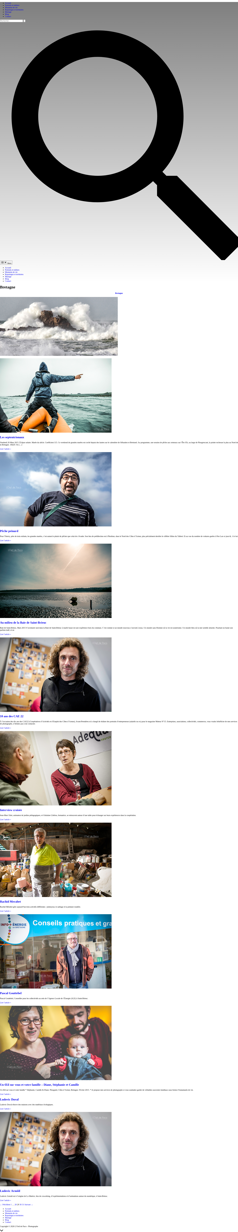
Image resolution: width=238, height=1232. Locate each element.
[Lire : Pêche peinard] (56, 526)
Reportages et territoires (14, 10)
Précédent (5, 1205)
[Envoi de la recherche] (24, 21)
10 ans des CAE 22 (11, 716)
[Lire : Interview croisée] (56, 805)
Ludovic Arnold (10, 1190)
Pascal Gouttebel (11, 993)
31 (23, 1205)
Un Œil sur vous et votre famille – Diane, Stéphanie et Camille (39, 1084)
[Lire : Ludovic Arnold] (56, 1186)
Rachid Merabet (10, 901)
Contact (8, 16)
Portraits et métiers (12, 5)
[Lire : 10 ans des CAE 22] (56, 711)
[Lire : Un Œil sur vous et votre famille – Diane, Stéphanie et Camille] (56, 1079)
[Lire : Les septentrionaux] (56, 432)
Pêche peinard (9, 531)
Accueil (8, 3)
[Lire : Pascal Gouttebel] (56, 988)
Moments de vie (11, 7)
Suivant (29, 1205)
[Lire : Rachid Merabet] (56, 896)
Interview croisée (11, 810)
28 (16, 1205)
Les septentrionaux (12, 437)
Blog (7, 14)
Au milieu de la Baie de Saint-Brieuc (23, 622)
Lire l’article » (5, 449)
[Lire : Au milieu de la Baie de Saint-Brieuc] (56, 617)
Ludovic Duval (9, 1099)
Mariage (8, 12)
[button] (119, 259)
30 (21, 1205)
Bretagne (119, 293)
